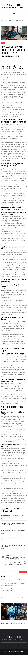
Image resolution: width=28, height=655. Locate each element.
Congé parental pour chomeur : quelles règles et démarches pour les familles (12, 589)
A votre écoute (18, 646)
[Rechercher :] (10, 572)
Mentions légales (9, 646)
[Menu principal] (14, 13)
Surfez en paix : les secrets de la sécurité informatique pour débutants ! (13, 562)
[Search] (24, 13)
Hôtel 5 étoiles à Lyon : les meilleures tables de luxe (13, 580)
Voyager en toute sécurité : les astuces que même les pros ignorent (15, 557)
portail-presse (14, 4)
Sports (3, 43)
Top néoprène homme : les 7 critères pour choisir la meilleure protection (12, 516)
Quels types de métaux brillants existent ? (11, 594)
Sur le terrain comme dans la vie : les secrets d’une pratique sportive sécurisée (12, 523)
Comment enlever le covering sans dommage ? (12, 597)
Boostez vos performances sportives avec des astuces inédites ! (13, 538)
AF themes (17, 653)
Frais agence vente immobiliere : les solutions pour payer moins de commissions (13, 584)
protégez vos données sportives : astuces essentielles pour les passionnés (13, 546)
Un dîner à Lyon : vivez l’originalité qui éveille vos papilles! (13, 623)
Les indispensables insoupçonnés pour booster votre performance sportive (13, 531)
